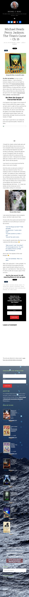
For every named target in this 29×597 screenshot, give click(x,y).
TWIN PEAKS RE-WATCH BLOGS (14, 550)
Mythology (11, 288)
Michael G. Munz (14, 12)
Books (16, 579)
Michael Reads (18, 285)
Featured (11, 285)
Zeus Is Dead (20, 586)
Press (21, 591)
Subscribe (14, 317)
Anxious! (5, 578)
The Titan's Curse (12, 289)
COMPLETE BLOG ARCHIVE (14, 547)
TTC (23, 285)
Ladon (22, 286)
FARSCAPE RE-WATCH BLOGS (14, 553)
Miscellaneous (5, 581)
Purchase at (6, 420)
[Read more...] (6, 401)
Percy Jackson (19, 288)
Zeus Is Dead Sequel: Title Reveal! (11, 589)
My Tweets (5, 542)
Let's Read (5, 288)
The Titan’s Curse (15, 94)
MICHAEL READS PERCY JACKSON (14, 556)
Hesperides (17, 286)
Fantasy (12, 286)
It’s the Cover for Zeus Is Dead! (10, 584)
